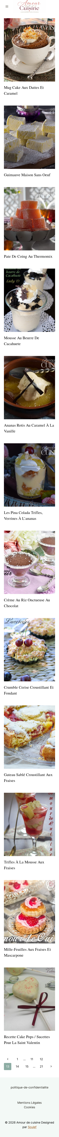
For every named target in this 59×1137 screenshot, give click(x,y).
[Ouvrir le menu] (7, 6)
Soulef (32, 1127)
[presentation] (29, 50)
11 (31, 1059)
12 (41, 1059)
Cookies (29, 1107)
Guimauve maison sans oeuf (27, 174)
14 (17, 1066)
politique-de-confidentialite (30, 1087)
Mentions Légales (29, 1102)
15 (27, 1066)
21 (41, 1066)
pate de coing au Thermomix (28, 256)
